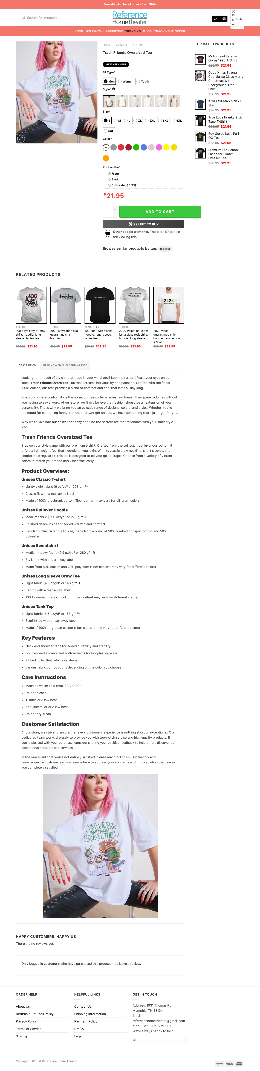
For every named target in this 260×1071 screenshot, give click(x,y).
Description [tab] (27, 365)
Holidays (93, 31)
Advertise (114, 31)
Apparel (122, 45)
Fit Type (109, 72)
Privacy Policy (26, 1021)
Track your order (170, 31)
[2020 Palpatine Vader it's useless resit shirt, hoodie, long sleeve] (134, 305)
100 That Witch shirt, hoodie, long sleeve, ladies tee (99, 334)
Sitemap (22, 1036)
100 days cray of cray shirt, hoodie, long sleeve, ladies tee (30, 334)
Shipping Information (90, 1014)
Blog (147, 31)
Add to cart (160, 211)
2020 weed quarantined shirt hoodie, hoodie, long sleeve (167, 336)
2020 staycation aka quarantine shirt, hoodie (64, 334)
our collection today (67, 422)
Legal (78, 1036)
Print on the (111, 167)
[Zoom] (21, 139)
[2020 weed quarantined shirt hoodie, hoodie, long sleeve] (169, 305)
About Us (23, 1006)
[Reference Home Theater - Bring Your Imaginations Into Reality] (130, 17)
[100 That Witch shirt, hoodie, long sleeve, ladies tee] (100, 305)
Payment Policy (85, 1021)
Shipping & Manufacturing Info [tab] (64, 365)
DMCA (79, 1029)
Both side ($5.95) (124, 185)
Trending (133, 31)
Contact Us (82, 1006)
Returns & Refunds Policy (35, 1014)
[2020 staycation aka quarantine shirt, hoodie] (66, 305)
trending (165, 249)
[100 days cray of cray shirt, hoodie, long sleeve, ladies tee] (31, 305)
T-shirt (138, 45)
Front (115, 173)
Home (78, 31)
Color (107, 138)
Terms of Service (28, 1029)
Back (115, 179)
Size (106, 111)
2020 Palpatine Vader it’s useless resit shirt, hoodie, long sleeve (133, 334)
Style (108, 89)
